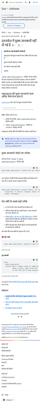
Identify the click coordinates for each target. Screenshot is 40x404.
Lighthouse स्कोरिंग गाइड (12, 146)
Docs (4, 8)
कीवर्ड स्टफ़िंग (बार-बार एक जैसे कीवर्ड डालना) (19, 217)
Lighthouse (14, 8)
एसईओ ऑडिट (26, 32)
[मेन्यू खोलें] (3, 2)
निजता (6, 395)
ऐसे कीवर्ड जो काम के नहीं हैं (13, 308)
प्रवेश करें (35, 2)
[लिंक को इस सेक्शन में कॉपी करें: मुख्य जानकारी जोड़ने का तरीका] (32, 153)
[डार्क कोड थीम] (33, 167)
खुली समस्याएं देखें (6, 350)
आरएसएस (4, 386)
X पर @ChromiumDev (8, 377)
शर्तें (2, 395)
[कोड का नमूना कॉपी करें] (36, 167)
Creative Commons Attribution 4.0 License (14, 327)
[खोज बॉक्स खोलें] (26, 2)
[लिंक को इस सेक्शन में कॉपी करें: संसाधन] (10, 291)
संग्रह (3, 365)
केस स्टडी (4, 362)
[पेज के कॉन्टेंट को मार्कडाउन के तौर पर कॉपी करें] (19, 45)
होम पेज (3, 32)
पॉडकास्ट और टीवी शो (7, 368)
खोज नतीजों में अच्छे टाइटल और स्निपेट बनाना (22, 282)
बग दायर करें (5, 347)
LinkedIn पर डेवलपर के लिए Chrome (11, 383)
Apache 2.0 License (12, 329)
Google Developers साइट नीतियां (14, 331)
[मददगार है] (21, 36)
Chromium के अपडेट (7, 359)
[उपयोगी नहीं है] (24, 36)
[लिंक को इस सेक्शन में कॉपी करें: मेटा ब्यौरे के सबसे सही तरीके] (29, 202)
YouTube (4, 380)
